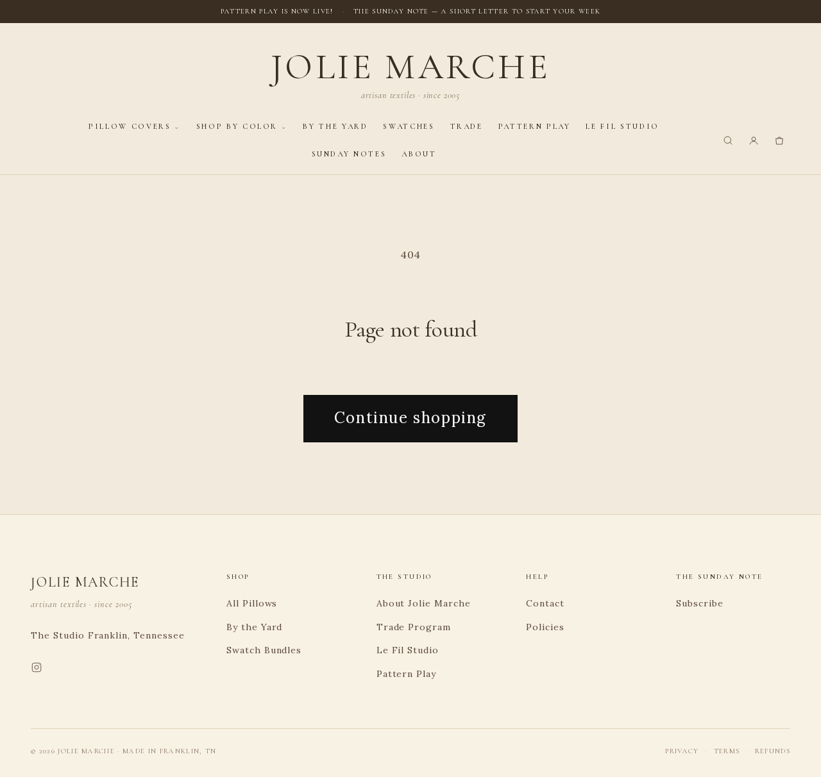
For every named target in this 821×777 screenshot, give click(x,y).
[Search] (728, 140)
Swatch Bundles (263, 650)
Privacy (681, 751)
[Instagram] (36, 670)
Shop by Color (237, 126)
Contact (545, 603)
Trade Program (414, 627)
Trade (466, 126)
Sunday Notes (349, 153)
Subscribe (700, 603)
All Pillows (252, 603)
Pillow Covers (130, 126)
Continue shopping (410, 418)
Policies (545, 627)
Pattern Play (534, 126)
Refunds (772, 751)
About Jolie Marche (424, 603)
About (419, 153)
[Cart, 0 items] (779, 140)
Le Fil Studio (622, 126)
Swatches (408, 126)
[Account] (754, 140)
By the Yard (335, 126)
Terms (727, 751)
